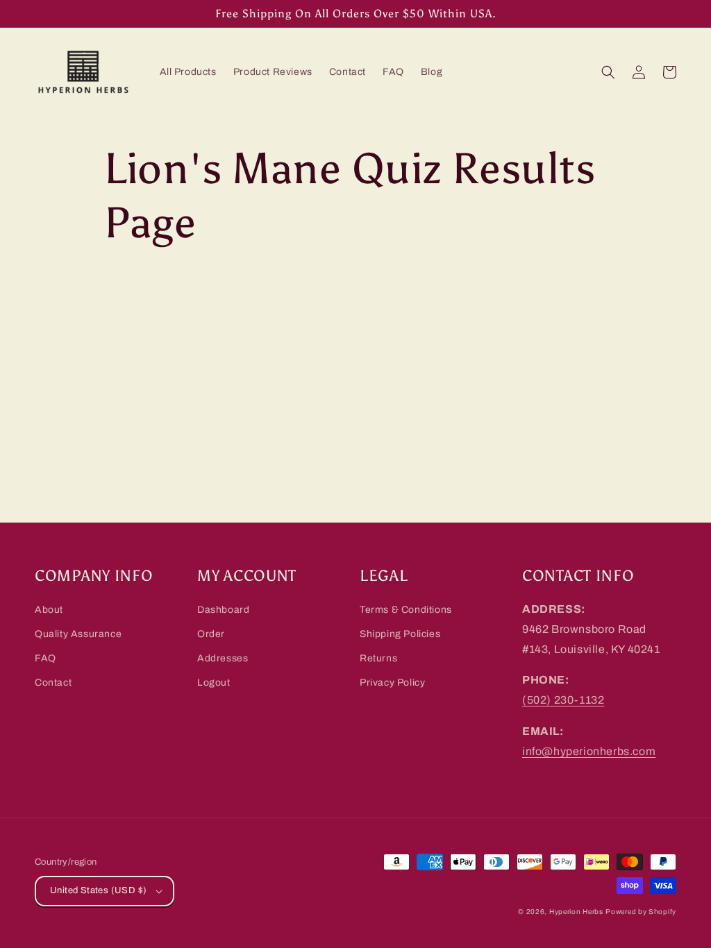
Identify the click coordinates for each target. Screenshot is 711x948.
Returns (378, 658)
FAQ (45, 658)
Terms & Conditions (406, 609)
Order (211, 634)
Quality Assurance (78, 634)
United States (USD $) (98, 890)
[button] (608, 72)
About (49, 609)
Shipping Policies (400, 634)
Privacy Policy (392, 682)
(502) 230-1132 (563, 700)
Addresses (222, 658)
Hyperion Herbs (576, 911)
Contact (53, 682)
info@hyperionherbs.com (588, 751)
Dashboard (223, 609)
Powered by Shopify (640, 911)
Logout (214, 682)
